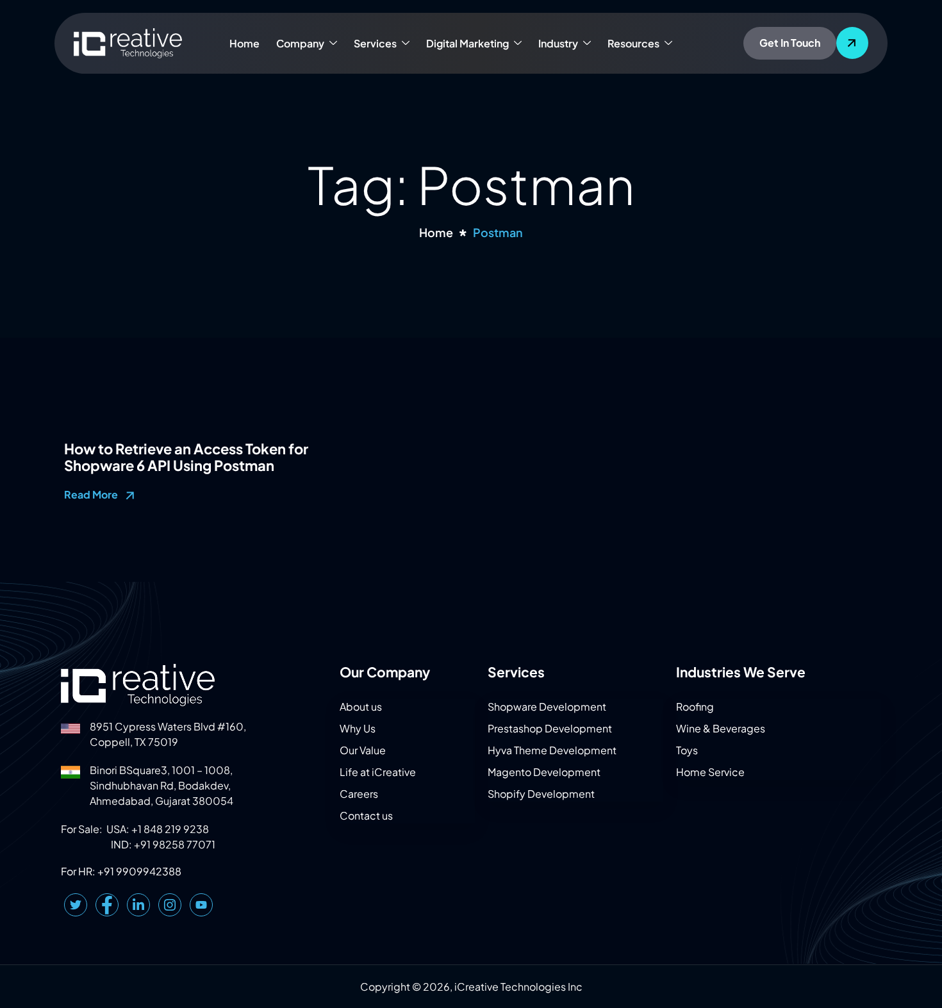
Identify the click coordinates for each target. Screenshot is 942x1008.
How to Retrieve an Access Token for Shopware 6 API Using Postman (186, 457)
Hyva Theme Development (552, 750)
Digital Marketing (467, 43)
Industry (558, 43)
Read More (92, 494)
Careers (359, 793)
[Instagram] (169, 904)
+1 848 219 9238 (170, 829)
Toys (687, 750)
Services (375, 43)
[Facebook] (107, 904)
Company (300, 43)
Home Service (710, 772)
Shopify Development (541, 793)
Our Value (363, 750)
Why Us (358, 728)
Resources (633, 43)
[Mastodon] (201, 904)
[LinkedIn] (138, 904)
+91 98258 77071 (174, 844)
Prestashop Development (550, 728)
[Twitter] (75, 904)
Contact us (366, 815)
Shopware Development (547, 706)
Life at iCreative (378, 772)
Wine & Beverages (720, 728)
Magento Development (544, 772)
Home (244, 43)
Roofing (695, 706)
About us (361, 706)
